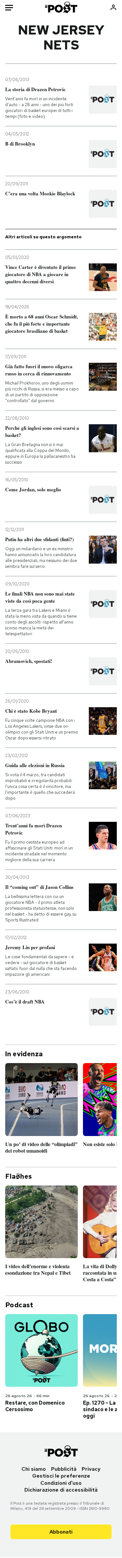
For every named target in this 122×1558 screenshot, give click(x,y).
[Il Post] (61, 7)
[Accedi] (113, 7)
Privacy (91, 1469)
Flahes (18, 1176)
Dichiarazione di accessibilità (61, 1489)
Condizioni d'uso (61, 1483)
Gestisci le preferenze (61, 1475)
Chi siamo (33, 1469)
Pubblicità (63, 1469)
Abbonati (61, 1531)
